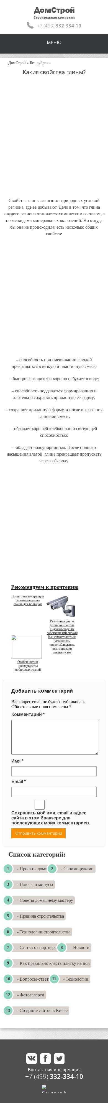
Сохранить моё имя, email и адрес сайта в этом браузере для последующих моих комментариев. (50, 818)
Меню (54, 42)
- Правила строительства (40, 916)
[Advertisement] (54, 142)
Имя (17, 761)
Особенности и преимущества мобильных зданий (28, 666)
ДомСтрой (17, 63)
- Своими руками (77, 868)
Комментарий (28, 714)
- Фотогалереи (30, 995)
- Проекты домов (33, 868)
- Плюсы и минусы (35, 884)
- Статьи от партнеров (38, 947)
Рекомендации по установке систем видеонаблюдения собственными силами (62, 627)
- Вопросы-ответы (34, 979)
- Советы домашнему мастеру (45, 900)
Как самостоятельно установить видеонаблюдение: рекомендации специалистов (62, 644)
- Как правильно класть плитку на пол (53, 963)
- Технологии (75, 979)
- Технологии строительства (43, 932)
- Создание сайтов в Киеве (42, 1010)
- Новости (80, 947)
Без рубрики (40, 63)
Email (18, 781)
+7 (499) (54, 1076)
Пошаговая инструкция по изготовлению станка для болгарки (27, 600)
